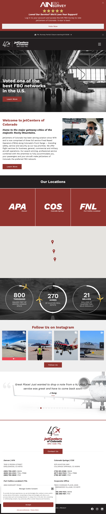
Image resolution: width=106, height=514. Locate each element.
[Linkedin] (102, 509)
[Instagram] (97, 509)
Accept (28, 505)
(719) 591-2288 (60, 471)
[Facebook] (92, 509)
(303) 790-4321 (10, 471)
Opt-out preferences (23, 510)
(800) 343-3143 (10, 473)
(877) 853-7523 (60, 473)
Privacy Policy (35, 510)
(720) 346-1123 (60, 492)
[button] (52, 489)
